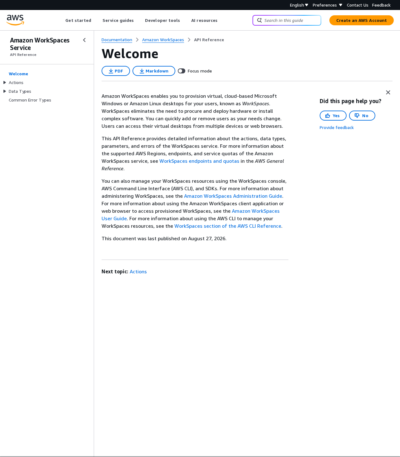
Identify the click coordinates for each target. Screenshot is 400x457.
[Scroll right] (222, 20)
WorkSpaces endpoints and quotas (199, 161)
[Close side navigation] (84, 40)
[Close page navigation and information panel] (388, 92)
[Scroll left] (61, 20)
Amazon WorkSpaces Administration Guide (233, 196)
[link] (209, 40)
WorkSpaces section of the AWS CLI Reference (227, 226)
